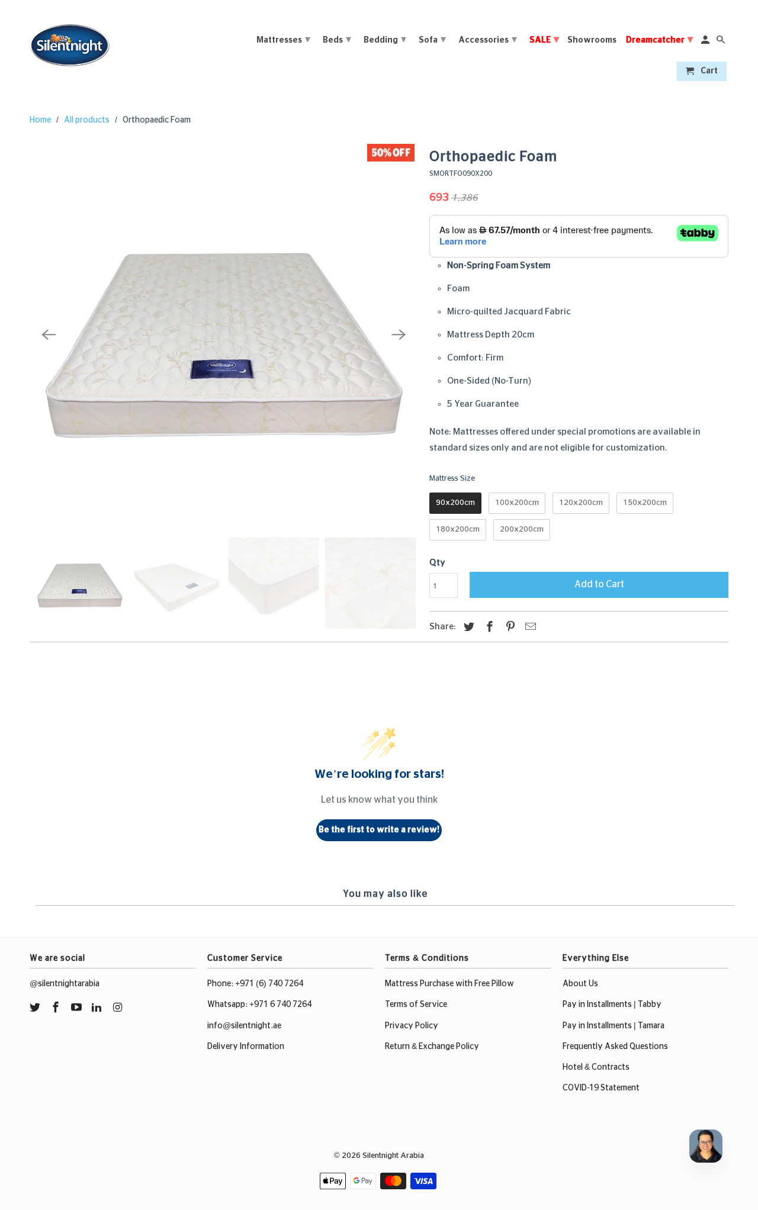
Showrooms (591, 40)
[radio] (455, 503)
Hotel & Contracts (596, 1067)
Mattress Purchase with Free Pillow (449, 984)
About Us (580, 984)
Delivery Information (245, 1046)
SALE (544, 39)
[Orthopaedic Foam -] (224, 335)
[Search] (722, 42)
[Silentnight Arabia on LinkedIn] (97, 1008)
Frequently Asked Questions (615, 1046)
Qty (437, 562)
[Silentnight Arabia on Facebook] (56, 1008)
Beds (337, 39)
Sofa (432, 39)
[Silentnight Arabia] (70, 42)
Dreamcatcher (659, 39)
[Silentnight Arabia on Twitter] (36, 1008)
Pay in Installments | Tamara (613, 1026)
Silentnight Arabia (393, 1156)
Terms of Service (416, 1004)
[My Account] (706, 42)
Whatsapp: (228, 1004)
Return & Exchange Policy (432, 1046)
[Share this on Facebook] (487, 627)
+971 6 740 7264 (280, 1004)
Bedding (385, 39)
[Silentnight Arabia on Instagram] (118, 1008)
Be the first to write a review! (379, 830)
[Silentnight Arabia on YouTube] (77, 1008)
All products (87, 120)
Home (40, 120)
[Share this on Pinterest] (508, 627)
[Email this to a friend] (528, 627)
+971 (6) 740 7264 (269, 984)
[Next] (399, 335)
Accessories (487, 39)
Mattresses (283, 39)
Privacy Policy (411, 1026)
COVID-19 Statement (601, 1088)
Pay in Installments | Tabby (612, 1004)
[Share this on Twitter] (467, 627)
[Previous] (49, 335)
